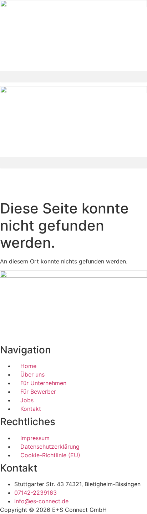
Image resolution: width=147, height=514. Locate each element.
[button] (73, 76)
